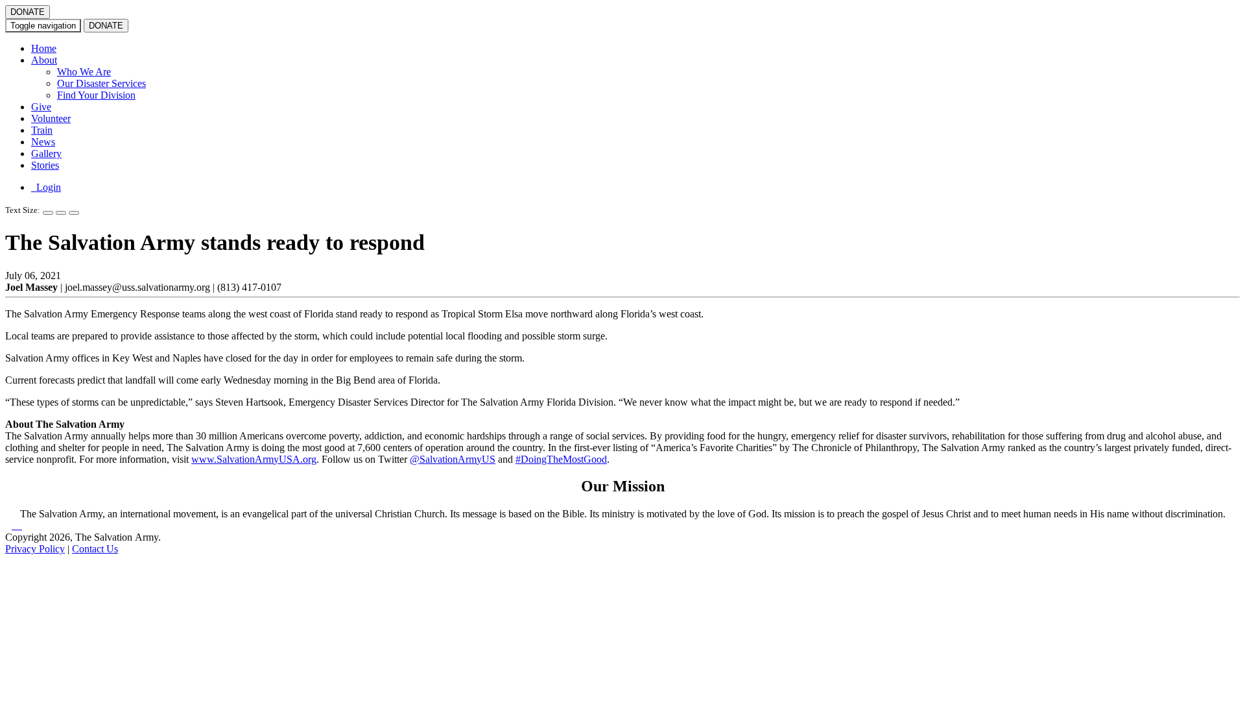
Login (46, 187)
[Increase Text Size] (48, 213)
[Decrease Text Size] (61, 213)
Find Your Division (96, 95)
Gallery (46, 153)
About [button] (44, 60)
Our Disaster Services (101, 83)
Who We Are (84, 71)
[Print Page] (74, 213)
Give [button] (41, 106)
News (43, 141)
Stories (45, 165)
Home (43, 48)
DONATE (27, 12)
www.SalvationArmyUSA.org (253, 459)
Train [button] (42, 130)
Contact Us (95, 548)
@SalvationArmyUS (452, 459)
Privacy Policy (35, 548)
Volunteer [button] (51, 118)
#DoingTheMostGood (561, 459)
